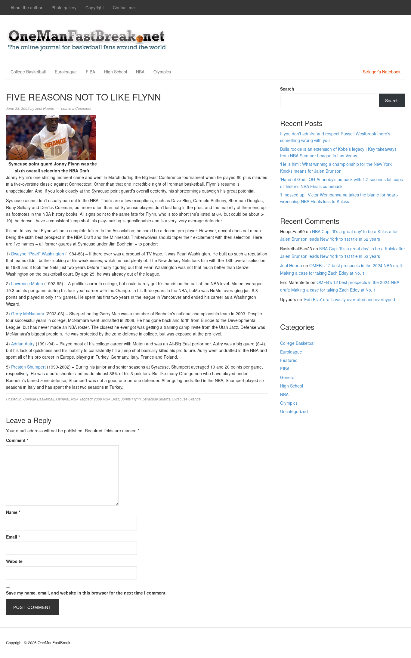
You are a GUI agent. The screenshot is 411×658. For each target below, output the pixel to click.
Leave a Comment (76, 108)
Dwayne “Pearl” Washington (37, 254)
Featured (289, 360)
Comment (17, 440)
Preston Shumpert (28, 367)
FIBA (90, 72)
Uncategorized (294, 411)
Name (13, 512)
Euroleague (66, 72)
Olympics (162, 72)
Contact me (124, 8)
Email (13, 537)
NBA (140, 72)
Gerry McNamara (27, 313)
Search (287, 89)
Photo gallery (63, 8)
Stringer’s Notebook (381, 72)
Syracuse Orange (186, 398)
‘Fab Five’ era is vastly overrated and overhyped (349, 299)
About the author (26, 8)
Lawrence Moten (27, 283)
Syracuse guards (156, 398)
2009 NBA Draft (106, 398)
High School (115, 72)
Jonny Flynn (131, 398)
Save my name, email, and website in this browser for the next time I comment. (86, 593)
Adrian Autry (23, 344)
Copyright (94, 8)
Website (14, 561)
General (62, 398)
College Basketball (28, 72)
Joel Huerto (291, 265)
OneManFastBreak (87, 39)
